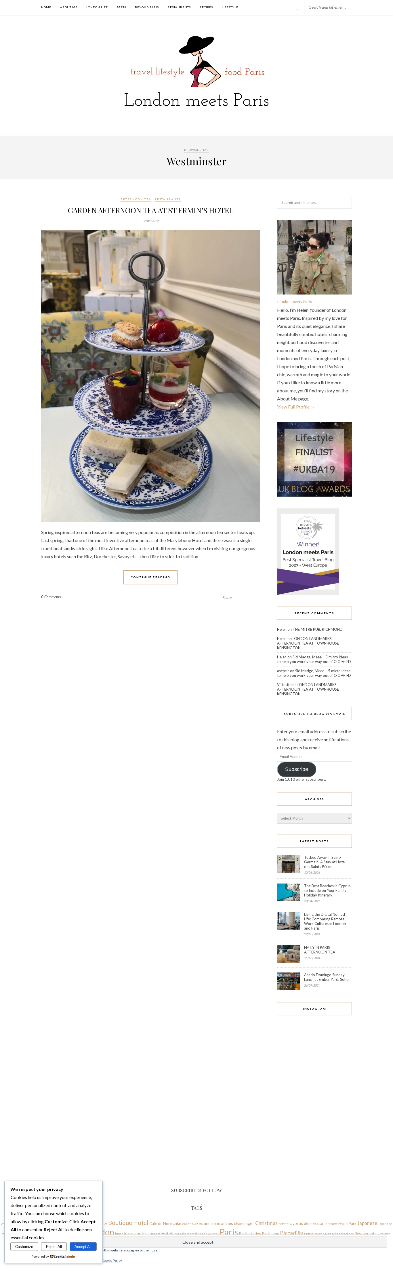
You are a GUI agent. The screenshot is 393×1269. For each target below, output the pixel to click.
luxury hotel (135, 1233)
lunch (119, 1234)
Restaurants (179, 7)
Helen (282, 629)
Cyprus (296, 1223)
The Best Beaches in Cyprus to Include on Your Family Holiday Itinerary (327, 890)
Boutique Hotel (128, 1222)
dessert (331, 1223)
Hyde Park (347, 1223)
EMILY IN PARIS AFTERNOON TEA (319, 949)
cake (177, 1223)
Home (46, 7)
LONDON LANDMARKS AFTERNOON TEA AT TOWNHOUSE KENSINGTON (308, 643)
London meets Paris (294, 301)
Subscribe (296, 769)
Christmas (266, 1223)
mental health (197, 1234)
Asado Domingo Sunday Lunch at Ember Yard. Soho (326, 977)
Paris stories (250, 1233)
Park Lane (270, 1233)
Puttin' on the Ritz (317, 1234)
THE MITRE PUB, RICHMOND (318, 629)
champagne (244, 1223)
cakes (186, 1223)
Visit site (284, 684)
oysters (213, 1234)
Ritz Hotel (384, 1234)
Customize (24, 1247)
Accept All (83, 1247)
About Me (68, 7)
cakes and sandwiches (212, 1223)
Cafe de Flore (160, 1223)
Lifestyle (230, 7)
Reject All (54, 1247)
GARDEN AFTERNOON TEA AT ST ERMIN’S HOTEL (150, 210)
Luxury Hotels (160, 1233)
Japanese (367, 1223)
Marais (180, 1234)
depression (314, 1223)
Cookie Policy (111, 1260)
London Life (97, 7)
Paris (121, 7)
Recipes (206, 7)
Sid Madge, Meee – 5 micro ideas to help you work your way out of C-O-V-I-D (314, 659)
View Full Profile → (296, 406)
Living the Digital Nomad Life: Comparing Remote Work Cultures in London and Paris (325, 921)
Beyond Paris (147, 7)
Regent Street (343, 1234)
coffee (283, 1223)
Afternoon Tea (136, 199)
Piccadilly (291, 1233)
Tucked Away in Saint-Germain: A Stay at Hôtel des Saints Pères (325, 862)
